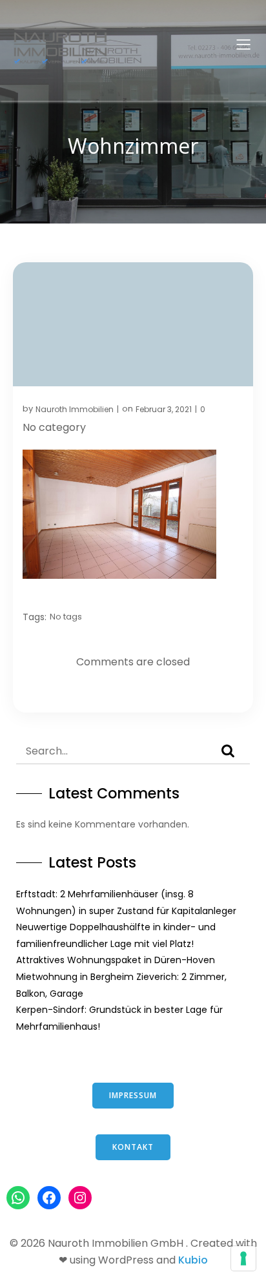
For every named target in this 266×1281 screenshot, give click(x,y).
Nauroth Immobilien (75, 409)
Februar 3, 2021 (164, 409)
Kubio (193, 1260)
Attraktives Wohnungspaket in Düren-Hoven (115, 959)
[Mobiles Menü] (243, 44)
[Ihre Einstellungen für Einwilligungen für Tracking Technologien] (243, 1258)
